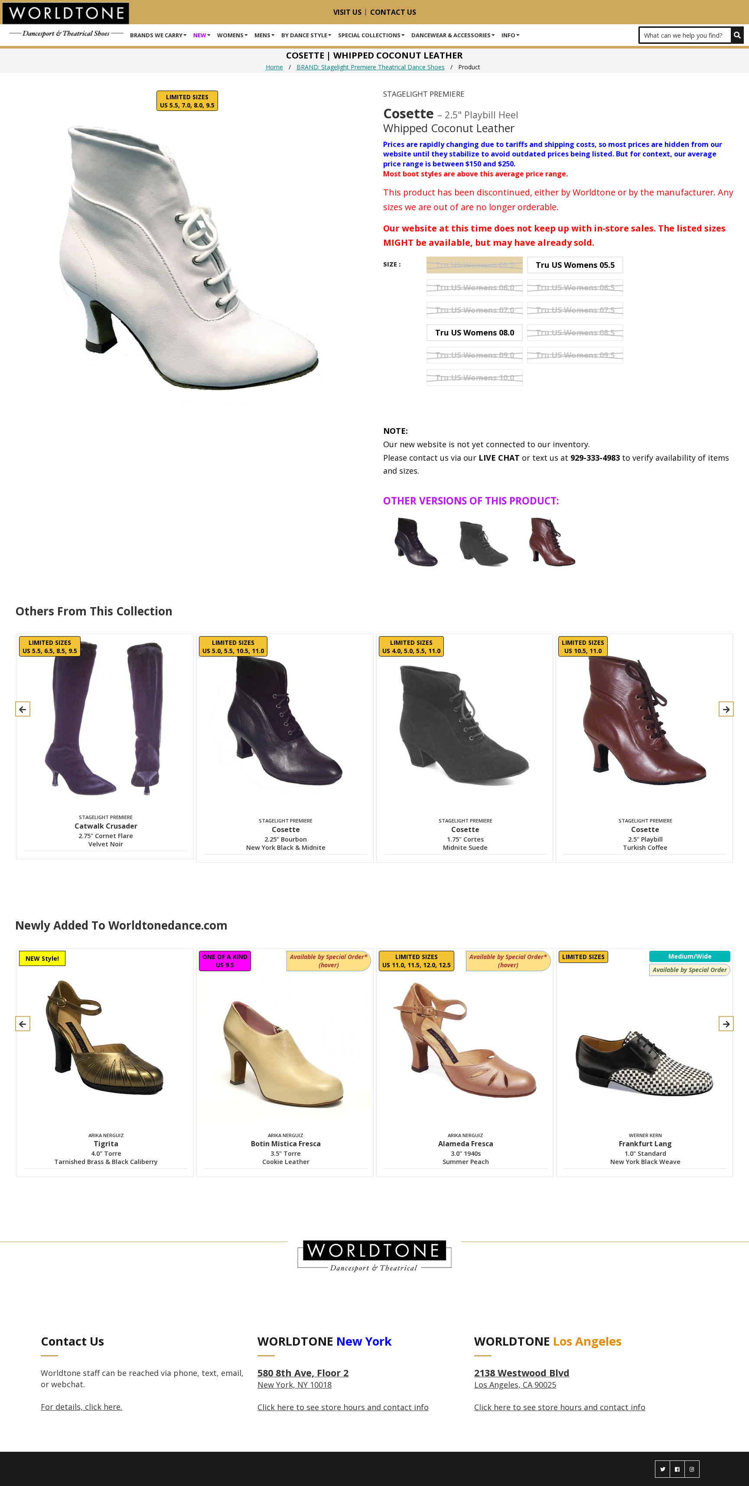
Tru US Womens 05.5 (575, 265)
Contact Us (393, 12)
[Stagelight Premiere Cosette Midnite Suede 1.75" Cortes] (484, 542)
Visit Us (347, 12)
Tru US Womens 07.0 (474, 310)
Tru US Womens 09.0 (474, 355)
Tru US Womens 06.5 (575, 287)
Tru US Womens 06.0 (474, 287)
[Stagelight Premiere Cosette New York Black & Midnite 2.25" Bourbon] (416, 542)
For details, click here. (81, 1406)
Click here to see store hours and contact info (343, 1407)
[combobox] (691, 35)
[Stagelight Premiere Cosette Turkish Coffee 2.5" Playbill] (552, 542)
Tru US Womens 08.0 (474, 332)
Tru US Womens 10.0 (474, 377)
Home (274, 67)
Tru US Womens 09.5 (575, 355)
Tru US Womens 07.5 (575, 310)
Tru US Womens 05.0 (474, 265)
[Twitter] (662, 1469)
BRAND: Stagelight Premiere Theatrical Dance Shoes (370, 67)
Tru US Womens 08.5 (575, 332)
